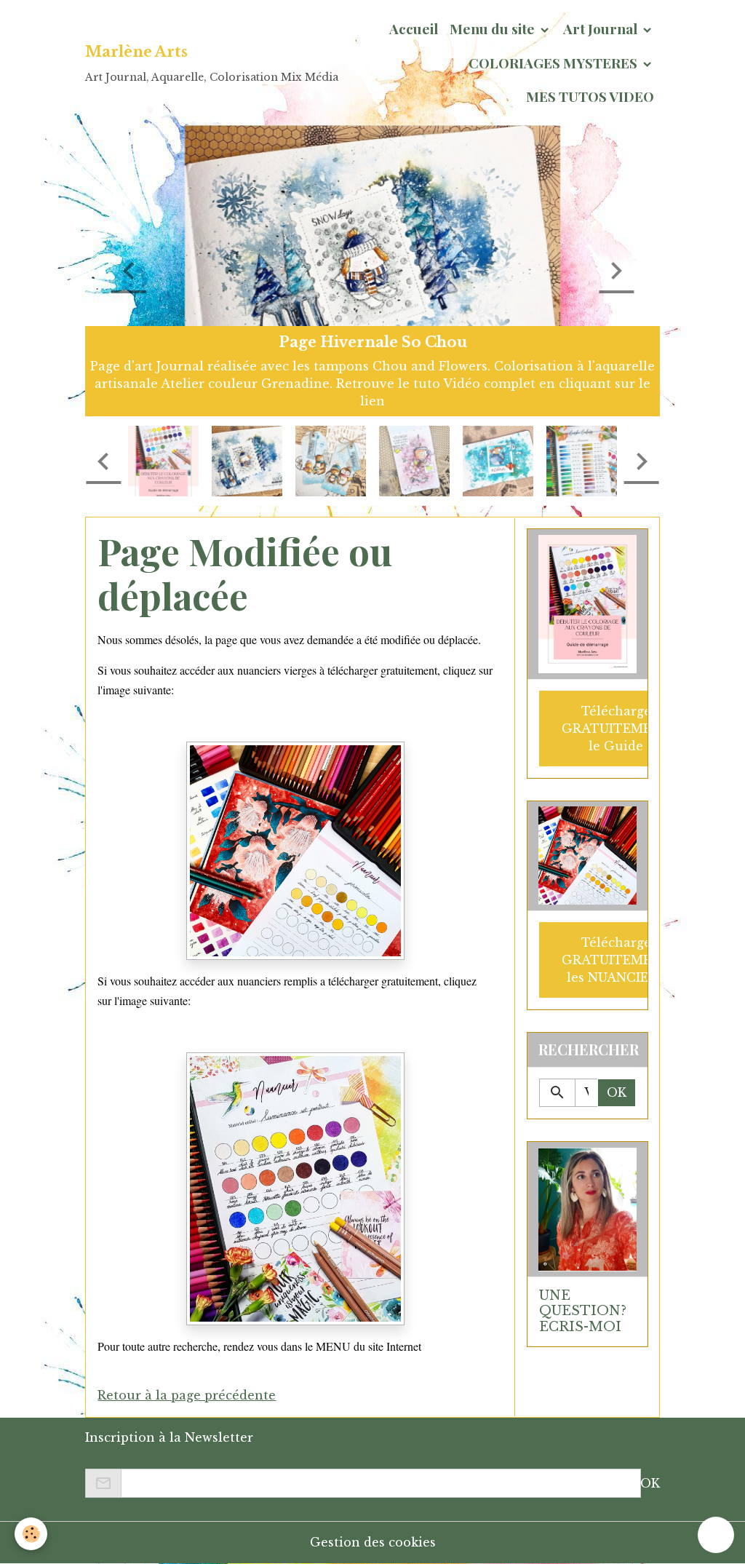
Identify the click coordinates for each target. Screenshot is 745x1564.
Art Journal (601, 28)
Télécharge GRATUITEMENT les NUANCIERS (616, 960)
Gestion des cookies (373, 1542)
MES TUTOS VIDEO (590, 96)
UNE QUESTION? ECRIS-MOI (582, 1310)
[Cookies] (31, 1533)
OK (616, 1092)
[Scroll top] (716, 1535)
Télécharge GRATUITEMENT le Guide (616, 728)
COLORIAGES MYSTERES (554, 62)
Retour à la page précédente (186, 1395)
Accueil (413, 28)
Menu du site (494, 28)
